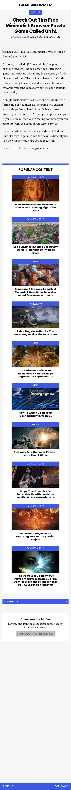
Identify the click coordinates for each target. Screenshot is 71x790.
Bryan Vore (20, 37)
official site (24, 148)
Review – (35, 453)
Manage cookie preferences (35, 633)
